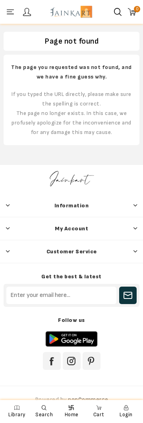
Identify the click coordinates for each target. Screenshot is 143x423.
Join (128, 295)
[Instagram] (72, 361)
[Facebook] (52, 361)
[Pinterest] (91, 361)
